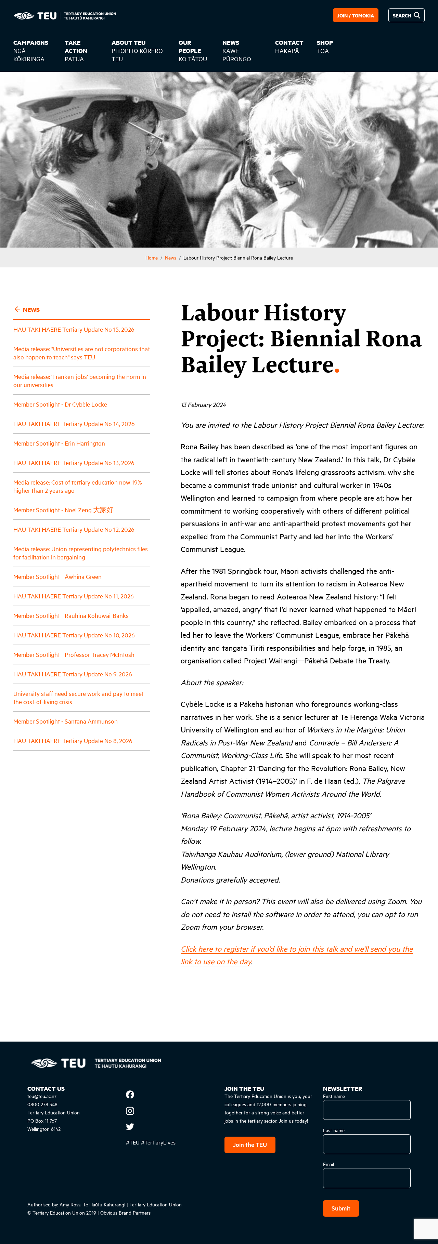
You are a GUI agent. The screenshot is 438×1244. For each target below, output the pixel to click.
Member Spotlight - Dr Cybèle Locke (60, 404)
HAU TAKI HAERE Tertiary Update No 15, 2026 (73, 329)
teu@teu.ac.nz (42, 1096)
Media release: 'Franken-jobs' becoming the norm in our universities (79, 380)
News (170, 257)
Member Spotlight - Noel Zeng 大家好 (63, 509)
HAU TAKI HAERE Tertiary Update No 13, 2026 (73, 462)
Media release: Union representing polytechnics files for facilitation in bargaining (80, 552)
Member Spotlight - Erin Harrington (59, 443)
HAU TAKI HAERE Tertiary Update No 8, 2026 (72, 740)
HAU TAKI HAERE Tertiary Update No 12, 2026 (73, 529)
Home (151, 257)
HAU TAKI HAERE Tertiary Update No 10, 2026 (74, 634)
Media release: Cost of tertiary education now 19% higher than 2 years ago (77, 486)
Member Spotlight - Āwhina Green (57, 576)
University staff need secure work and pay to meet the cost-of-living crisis (78, 697)
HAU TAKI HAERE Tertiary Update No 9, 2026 (72, 673)
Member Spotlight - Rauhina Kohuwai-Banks (71, 615)
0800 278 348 (42, 1104)
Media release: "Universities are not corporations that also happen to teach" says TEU (81, 352)
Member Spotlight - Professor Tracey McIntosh (73, 654)
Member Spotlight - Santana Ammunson (65, 721)
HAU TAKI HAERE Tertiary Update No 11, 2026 (73, 595)
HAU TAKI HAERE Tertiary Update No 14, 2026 (74, 423)
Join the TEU (250, 1144)
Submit (341, 1208)
